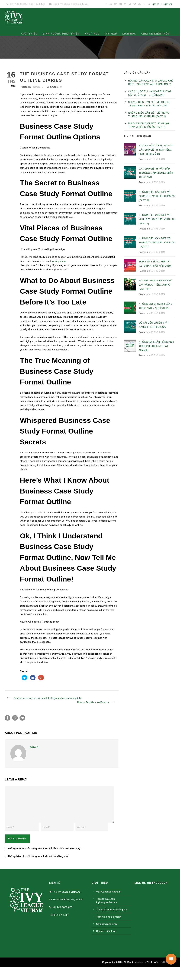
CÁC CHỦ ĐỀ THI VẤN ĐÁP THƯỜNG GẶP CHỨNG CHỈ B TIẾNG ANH (156, 172)
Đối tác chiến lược (106, 946)
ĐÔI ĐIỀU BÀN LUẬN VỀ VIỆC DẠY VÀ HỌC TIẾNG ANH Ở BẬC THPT (156, 284)
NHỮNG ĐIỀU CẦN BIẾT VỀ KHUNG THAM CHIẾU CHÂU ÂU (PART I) (157, 242)
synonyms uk (59, 261)
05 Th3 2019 (157, 355)
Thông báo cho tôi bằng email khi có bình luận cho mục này (44, 864)
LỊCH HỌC (129, 33)
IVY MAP (111, 33)
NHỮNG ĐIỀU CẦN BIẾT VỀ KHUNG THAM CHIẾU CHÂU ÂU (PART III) (157, 196)
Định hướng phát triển (61, 33)
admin (36, 86)
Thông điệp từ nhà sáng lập (111, 925)
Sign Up (168, 4)
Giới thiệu (29, 33)
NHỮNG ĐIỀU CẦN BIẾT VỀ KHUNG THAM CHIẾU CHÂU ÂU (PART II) (157, 219)
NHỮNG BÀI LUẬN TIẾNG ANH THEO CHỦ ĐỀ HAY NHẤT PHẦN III (156, 346)
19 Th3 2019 (157, 159)
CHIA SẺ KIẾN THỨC (155, 33)
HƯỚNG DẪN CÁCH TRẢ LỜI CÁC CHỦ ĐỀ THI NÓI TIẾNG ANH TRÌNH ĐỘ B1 (155, 149)
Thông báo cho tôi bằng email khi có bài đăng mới (38, 872)
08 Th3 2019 (157, 313)
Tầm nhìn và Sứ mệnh (108, 932)
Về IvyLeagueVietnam (108, 907)
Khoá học (92, 33)
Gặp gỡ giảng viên (106, 939)
